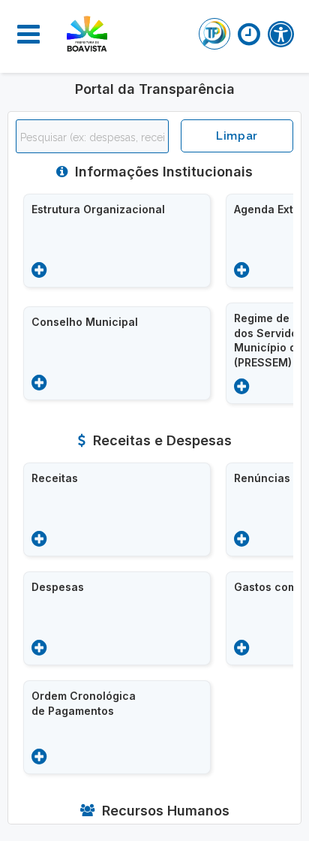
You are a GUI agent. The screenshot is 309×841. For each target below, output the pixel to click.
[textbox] (96, 137)
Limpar (237, 136)
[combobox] (92, 136)
